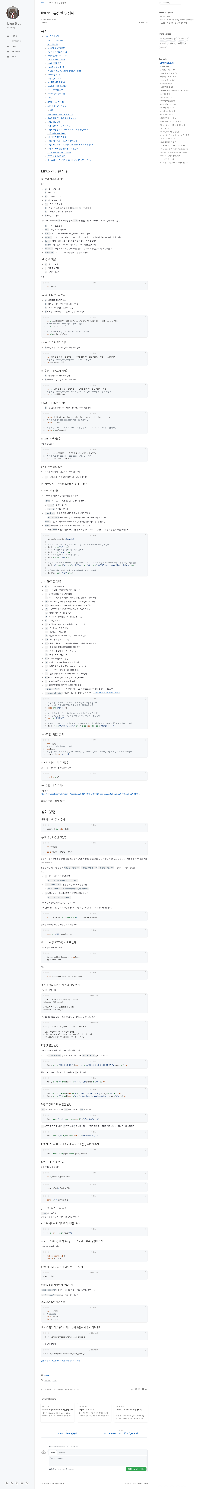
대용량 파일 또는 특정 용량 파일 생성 (61, 118)
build (180, 43)
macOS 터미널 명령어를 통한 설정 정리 (173, 23)
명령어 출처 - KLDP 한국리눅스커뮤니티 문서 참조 (60, 1361)
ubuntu (172, 43)
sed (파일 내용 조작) (55, 90)
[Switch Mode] (6, 1483)
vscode (169, 39)
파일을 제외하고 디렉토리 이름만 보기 (62, 141)
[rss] (27, 1483)
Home (43, 3)
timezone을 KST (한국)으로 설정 (60, 114)
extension (163, 43)
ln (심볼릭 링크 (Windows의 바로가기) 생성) (64, 71)
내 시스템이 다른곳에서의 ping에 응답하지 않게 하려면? (69, 160)
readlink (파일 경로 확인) (57, 86)
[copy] (145, 283)
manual (46, 1375)
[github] (11, 1483)
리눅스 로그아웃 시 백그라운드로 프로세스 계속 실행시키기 (70, 145)
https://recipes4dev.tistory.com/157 (106, 692)
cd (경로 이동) (52, 44)
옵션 (52, 110)
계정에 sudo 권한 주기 (56, 102)
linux (54, 1380)
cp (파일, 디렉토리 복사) (56, 48)
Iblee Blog (14, 23)
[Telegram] (143, 1389)
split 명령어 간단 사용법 (56, 106)
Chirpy (134, 1483)
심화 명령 (48, 98)
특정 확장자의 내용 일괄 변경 (58, 126)
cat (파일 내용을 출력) (56, 82)
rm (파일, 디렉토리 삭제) (57, 56)
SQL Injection (165, 16)
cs (185, 43)
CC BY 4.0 (65, 1389)
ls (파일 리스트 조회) (55, 41)
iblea (45, 22)
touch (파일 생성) (54, 63)
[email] (21, 1483)
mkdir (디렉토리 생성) (56, 59)
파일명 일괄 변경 (53, 122)
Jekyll (146, 1483)
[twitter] (16, 1483)
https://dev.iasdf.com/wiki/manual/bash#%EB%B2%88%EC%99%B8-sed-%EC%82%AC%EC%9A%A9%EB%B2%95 (90, 794)
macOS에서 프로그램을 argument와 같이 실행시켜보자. (179, 20)
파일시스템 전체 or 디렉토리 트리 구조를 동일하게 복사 (68, 130)
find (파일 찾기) (53, 75)
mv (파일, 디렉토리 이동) (57, 52)
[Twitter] (136, 1389)
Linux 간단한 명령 (52, 36)
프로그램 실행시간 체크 (56, 156)
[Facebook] (139, 1389)
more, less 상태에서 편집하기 (59, 152)
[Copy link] (146, 1389)
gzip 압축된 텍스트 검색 (56, 137)
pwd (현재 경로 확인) (55, 67)
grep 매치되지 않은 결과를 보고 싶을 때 (62, 149)
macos (181, 39)
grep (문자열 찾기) (54, 79)
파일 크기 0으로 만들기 (56, 133)
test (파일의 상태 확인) (56, 94)
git (175, 39)
